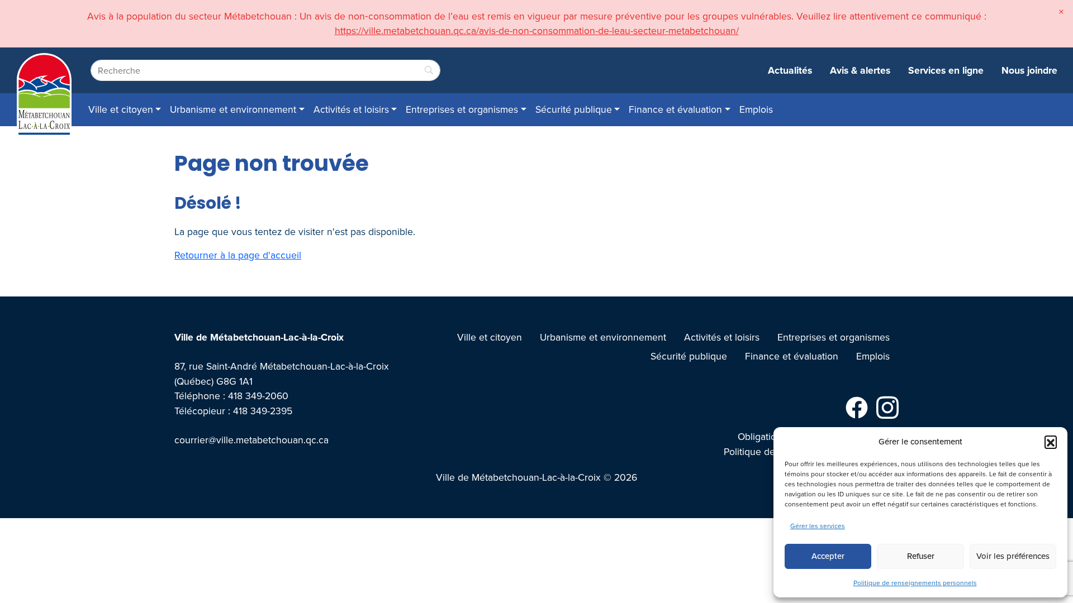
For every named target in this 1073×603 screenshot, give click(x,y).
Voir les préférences (1013, 556)
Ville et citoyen (120, 109)
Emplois (756, 109)
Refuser (920, 556)
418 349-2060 (258, 396)
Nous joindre (1029, 70)
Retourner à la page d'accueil (237, 255)
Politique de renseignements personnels (915, 582)
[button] (1050, 441)
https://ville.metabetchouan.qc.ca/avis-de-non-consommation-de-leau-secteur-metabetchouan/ (537, 30)
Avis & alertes (860, 70)
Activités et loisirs (351, 109)
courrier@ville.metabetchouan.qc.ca (251, 440)
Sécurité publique (573, 109)
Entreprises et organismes (462, 109)
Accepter (827, 556)
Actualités (790, 70)
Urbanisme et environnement (233, 109)
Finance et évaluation (675, 109)
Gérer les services (817, 525)
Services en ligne (946, 70)
